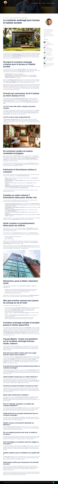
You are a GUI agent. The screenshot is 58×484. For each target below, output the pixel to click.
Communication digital (34, 3)
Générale (6, 17)
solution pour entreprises (14, 228)
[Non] (56, 482)
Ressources (43, 3)
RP (3, 17)
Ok (53, 482)
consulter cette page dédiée (8, 88)
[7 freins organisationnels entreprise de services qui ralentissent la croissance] (44, 47)
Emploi (40, 3)
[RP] (5, 3)
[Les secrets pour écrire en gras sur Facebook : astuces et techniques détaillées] (44, 63)
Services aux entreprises (50, 3)
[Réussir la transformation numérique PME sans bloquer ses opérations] (44, 42)
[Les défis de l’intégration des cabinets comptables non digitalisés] (44, 53)
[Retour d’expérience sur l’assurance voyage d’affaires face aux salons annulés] (44, 58)
